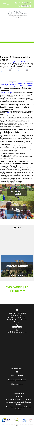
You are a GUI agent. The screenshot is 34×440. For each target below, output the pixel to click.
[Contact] (16, 2)
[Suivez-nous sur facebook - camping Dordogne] (17, 372)
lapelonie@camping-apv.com (17, 332)
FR (28, 3)
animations (21, 134)
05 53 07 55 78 (26, 6)
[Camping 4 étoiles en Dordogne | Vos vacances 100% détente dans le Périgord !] (17, 14)
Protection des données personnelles (18, 399)
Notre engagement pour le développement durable (18, 403)
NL (30, 3)
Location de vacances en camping (13, 84)
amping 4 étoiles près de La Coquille (4, 84)
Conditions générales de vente (17, 380)
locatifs (8, 112)
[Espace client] (19, 2)
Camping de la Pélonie (17, 313)
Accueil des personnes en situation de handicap (18, 408)
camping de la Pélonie (7, 92)
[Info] (22, 2)
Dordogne (2, 171)
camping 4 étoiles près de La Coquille (18, 62)
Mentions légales (18, 393)
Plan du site (18, 396)
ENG (25, 3)
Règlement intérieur (17, 384)
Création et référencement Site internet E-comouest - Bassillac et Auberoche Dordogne (17, 425)
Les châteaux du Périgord (17, 266)
